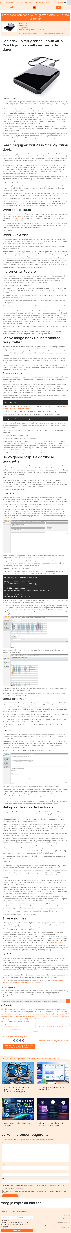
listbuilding (46, 1014)
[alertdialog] (35, 2)
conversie (59, 1009)
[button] (34, 7)
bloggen (34, 1009)
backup (37, 30)
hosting (18, 1014)
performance (45, 1016)
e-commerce (16, 1011)
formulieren (49, 1012)
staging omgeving (55, 942)
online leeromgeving (25, 1016)
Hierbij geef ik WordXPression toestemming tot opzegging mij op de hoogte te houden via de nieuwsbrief (16, 1224)
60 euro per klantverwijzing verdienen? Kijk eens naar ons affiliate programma (19, 1046)
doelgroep (7, 1011)
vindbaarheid (40, 1019)
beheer (28, 1009)
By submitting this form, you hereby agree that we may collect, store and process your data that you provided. (34, 1192)
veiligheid (27, 1019)
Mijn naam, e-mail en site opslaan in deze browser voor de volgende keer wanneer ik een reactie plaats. (34, 1185)
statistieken (13, 1019)
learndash (23, 1014)
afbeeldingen (6, 1009)
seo (63, 1016)
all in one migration (27, 30)
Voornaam (4, 1215)
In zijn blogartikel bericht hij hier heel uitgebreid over (25, 244)
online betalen (14, 1016)
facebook (43, 1011)
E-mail (4, 1171)
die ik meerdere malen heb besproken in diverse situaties (42, 102)
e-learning (25, 1012)
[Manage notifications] (4, 1228)
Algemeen (24, 28)
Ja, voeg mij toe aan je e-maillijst (13, 1188)
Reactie (4, 1143)
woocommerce (10, 1021)
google (54, 1011)
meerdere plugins (64, 1014)
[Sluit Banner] (69, 2)
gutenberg (12, 1014)
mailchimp (54, 1014)
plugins (53, 1016)
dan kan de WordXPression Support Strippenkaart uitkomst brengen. (33, 981)
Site (3, 1178)
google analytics (62, 1012)
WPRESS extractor (20, 218)
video (33, 1019)
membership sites (5, 1016)
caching (47, 1009)
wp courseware (26, 1021)
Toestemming (5, 1220)
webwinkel (55, 1019)
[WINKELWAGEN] (58, 7)
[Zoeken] (68, 1001)
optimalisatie (35, 1016)
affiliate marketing (16, 1009)
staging (42, 30)
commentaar (53, 1009)
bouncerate (41, 1009)
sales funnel (58, 1016)
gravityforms (5, 1014)
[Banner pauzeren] (65, 2)
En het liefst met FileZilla (52, 868)
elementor (35, 1011)
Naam (4, 1165)
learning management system (34, 1014)
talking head (20, 1019)
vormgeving (48, 1019)
